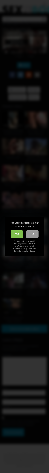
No (32, 234)
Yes (16, 234)
